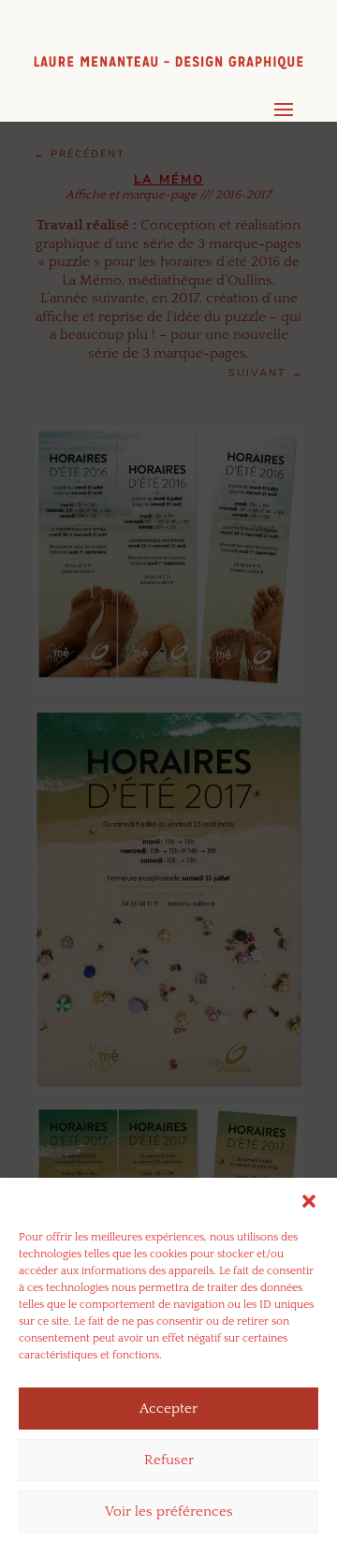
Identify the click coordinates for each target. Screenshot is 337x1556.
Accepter (168, 1409)
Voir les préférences (169, 1511)
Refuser (169, 1460)
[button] (309, 1201)
